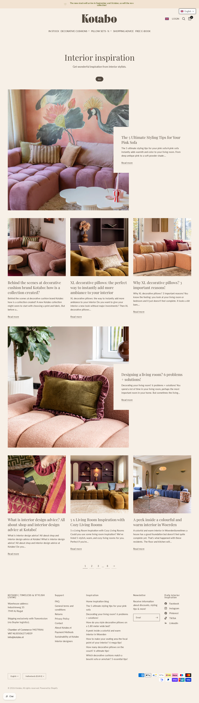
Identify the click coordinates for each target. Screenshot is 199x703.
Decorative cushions (74, 31)
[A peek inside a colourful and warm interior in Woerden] (162, 484)
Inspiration (92, 595)
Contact (59, 623)
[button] (187, 11)
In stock (54, 31)
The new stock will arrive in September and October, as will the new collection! (102, 4)
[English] (167, 19)
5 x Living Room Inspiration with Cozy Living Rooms (97, 522)
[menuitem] (54, 31)
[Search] (184, 19)
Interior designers (64, 641)
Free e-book (142, 31)
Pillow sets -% (100, 31)
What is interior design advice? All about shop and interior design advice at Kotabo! (36, 524)
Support (59, 595)
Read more (127, 163)
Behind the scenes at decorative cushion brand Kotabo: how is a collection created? (34, 287)
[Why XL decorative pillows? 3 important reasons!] (162, 247)
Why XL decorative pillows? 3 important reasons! (157, 285)
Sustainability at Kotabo (67, 636)
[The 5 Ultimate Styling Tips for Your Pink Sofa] (68, 149)
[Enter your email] (157, 617)
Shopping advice (123, 31)
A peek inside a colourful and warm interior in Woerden (157, 522)
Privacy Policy (62, 618)
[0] (189, 19)
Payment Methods (64, 632)
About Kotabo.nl (63, 627)
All (99, 79)
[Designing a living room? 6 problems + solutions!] (68, 387)
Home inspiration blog (97, 601)
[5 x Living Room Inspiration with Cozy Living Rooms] (99, 484)
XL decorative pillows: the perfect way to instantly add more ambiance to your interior (98, 287)
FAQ (57, 601)
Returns (59, 614)
